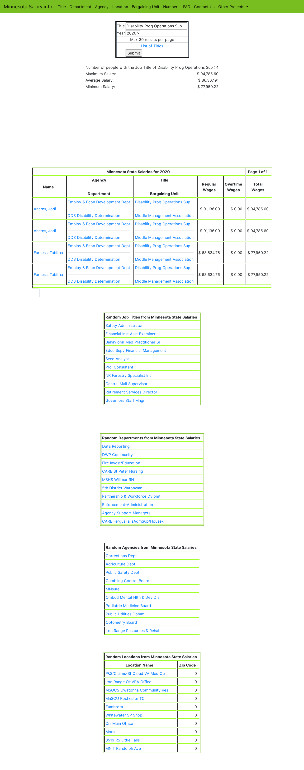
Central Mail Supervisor (126, 383)
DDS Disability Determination (94, 215)
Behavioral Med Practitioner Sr (132, 342)
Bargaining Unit (145, 6)
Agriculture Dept (120, 564)
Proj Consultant (119, 367)
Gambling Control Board (127, 580)
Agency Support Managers (126, 512)
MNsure (112, 589)
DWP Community (117, 454)
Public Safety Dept (122, 572)
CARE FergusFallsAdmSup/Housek (133, 521)
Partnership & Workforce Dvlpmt (131, 496)
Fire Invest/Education (121, 463)
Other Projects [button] (231, 6)
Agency (102, 6)
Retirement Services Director (131, 392)
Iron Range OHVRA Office (128, 681)
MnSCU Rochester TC (125, 698)
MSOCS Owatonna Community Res (136, 690)
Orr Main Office (119, 723)
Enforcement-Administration (127, 504)
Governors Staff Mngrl (125, 400)
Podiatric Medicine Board (128, 605)
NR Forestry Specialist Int (128, 375)
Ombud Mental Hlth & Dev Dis (132, 597)
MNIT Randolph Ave (123, 748)
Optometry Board (121, 622)
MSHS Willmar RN (118, 479)
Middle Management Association (164, 215)
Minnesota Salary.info (28, 7)
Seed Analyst (117, 358)
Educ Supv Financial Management (135, 350)
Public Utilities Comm (125, 614)
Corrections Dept (121, 555)
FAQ (186, 6)
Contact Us (204, 6)
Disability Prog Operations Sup (162, 202)
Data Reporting (116, 446)
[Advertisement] (152, 131)
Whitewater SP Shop (123, 715)
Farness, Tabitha (48, 252)
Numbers (171, 6)
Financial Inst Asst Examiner (130, 333)
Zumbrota (114, 706)
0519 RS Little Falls (122, 740)
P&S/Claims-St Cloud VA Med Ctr (135, 673)
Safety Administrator (124, 325)
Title (62, 6)
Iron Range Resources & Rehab (133, 630)
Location (120, 6)
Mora (110, 731)
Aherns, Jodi (45, 208)
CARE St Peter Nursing (122, 471)
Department (80, 6)
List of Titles (152, 46)
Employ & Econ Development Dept (99, 202)
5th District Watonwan (122, 488)
